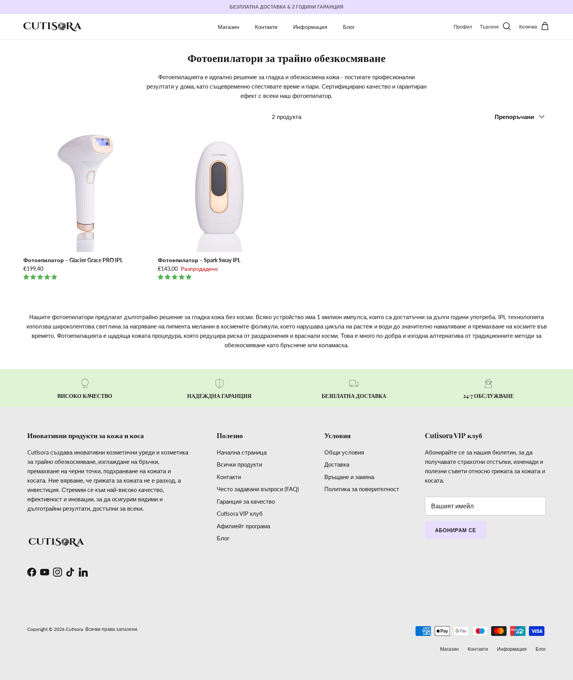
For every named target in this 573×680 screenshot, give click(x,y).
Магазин (228, 26)
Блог (349, 26)
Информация (310, 26)
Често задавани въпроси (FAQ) (258, 488)
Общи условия (344, 452)
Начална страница (242, 452)
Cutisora (74, 629)
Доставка (336, 464)
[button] (40, 276)
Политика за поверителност (361, 488)
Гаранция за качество (246, 501)
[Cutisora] (52, 26)
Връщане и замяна (349, 476)
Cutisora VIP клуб (240, 513)
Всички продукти (239, 464)
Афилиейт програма (243, 525)
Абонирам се (455, 530)
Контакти (266, 26)
